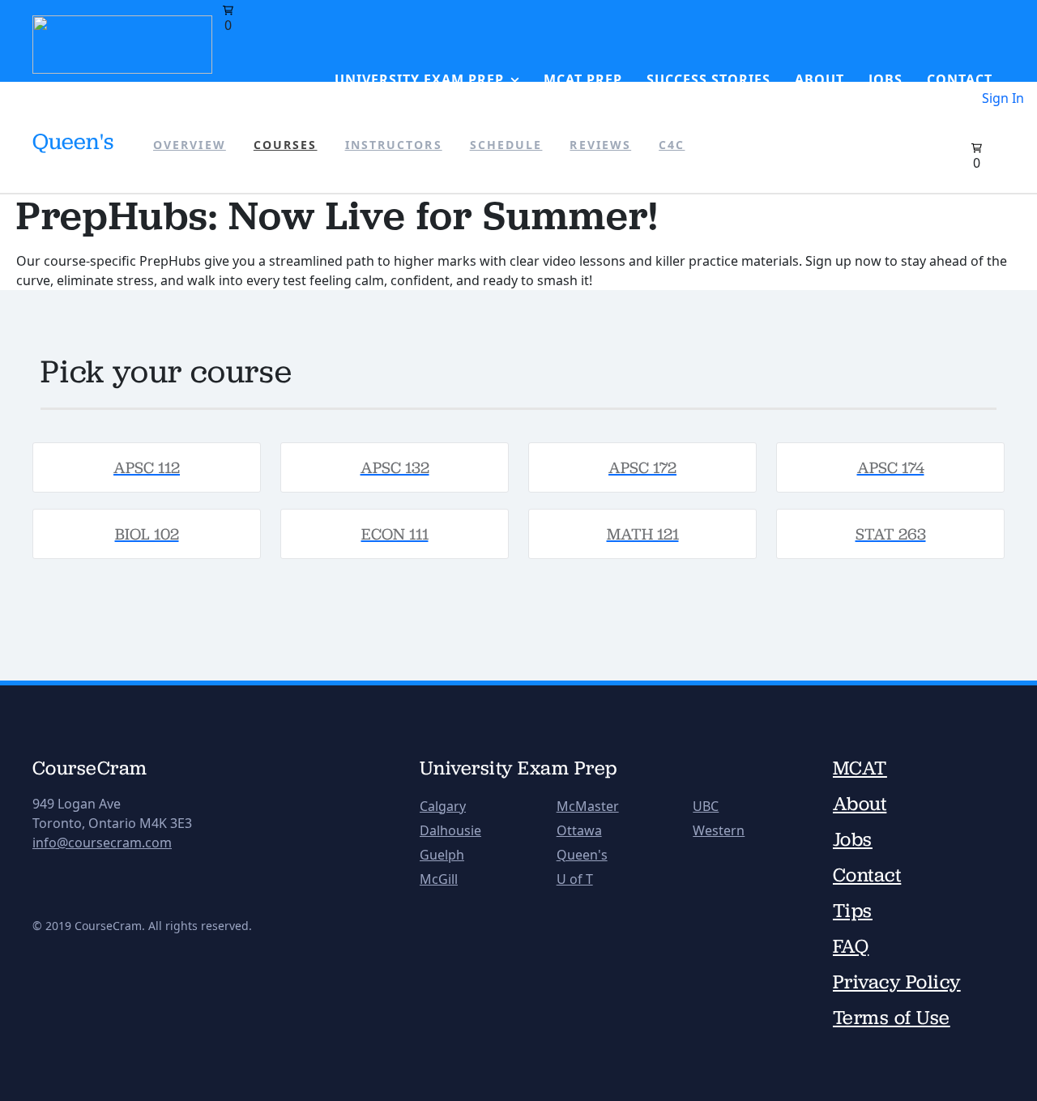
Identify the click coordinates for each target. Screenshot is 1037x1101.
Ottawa (579, 830)
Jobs (885, 79)
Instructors (393, 144)
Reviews (600, 144)
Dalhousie (450, 830)
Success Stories (708, 79)
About (819, 79)
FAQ (850, 946)
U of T (575, 879)
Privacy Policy (897, 982)
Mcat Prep (583, 79)
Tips (853, 910)
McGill (439, 879)
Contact (959, 79)
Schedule (506, 144)
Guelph (442, 855)
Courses (286, 144)
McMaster (588, 806)
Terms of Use (891, 1017)
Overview (189, 144)
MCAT (860, 768)
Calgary (443, 806)
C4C (672, 144)
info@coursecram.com (102, 842)
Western (719, 830)
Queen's (582, 855)
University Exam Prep (419, 79)
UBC (706, 806)
